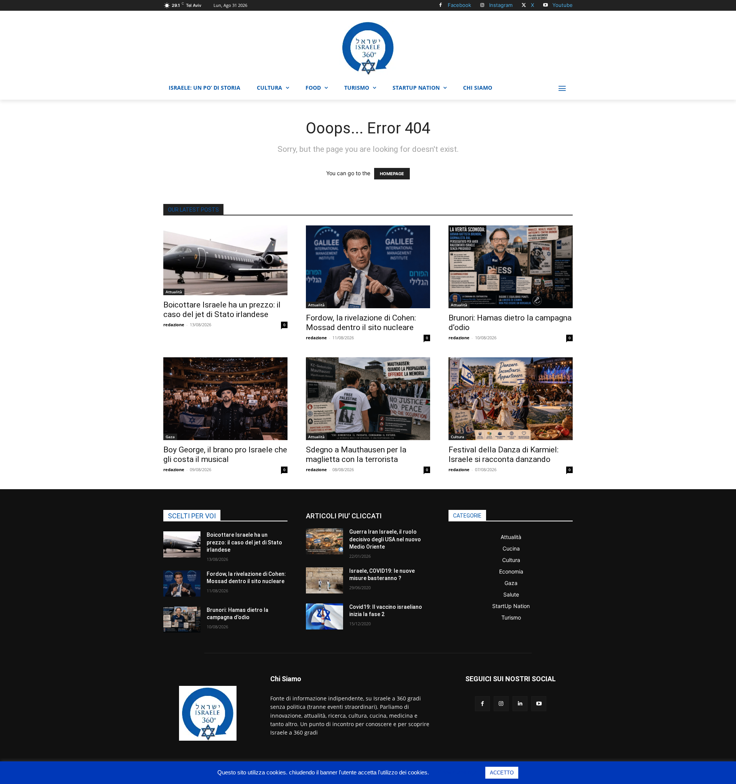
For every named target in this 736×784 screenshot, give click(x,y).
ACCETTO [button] (502, 773)
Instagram (501, 5)
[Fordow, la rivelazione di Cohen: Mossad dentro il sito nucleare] (368, 266)
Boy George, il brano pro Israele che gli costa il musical (225, 454)
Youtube (562, 5)
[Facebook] (440, 5)
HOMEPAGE (392, 173)
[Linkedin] (520, 703)
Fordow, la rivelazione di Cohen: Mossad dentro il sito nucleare (361, 322)
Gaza (170, 436)
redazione (173, 324)
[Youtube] (545, 5)
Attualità (174, 291)
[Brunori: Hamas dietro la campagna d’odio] (511, 266)
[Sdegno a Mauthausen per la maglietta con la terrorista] (368, 398)
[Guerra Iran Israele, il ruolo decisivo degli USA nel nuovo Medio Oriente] (324, 541)
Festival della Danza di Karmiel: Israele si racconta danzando (504, 454)
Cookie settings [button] (457, 772)
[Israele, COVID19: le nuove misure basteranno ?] (324, 580)
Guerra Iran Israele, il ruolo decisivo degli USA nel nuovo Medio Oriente (385, 539)
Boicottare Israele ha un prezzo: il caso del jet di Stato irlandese (222, 309)
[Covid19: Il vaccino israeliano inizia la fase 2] (324, 616)
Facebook (459, 5)
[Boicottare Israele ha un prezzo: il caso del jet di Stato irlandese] (225, 260)
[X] (523, 5)
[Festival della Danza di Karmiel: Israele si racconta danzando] (511, 398)
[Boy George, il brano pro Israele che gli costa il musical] (225, 398)
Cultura (457, 436)
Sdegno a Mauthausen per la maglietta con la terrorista (356, 454)
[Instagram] (482, 5)
